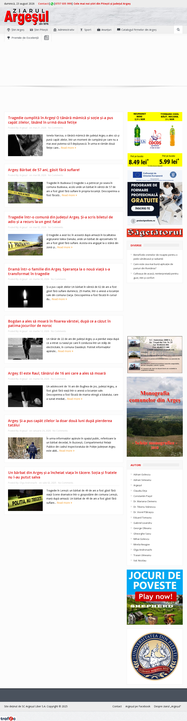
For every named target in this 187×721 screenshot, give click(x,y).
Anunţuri (106, 29)
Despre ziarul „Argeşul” (167, 706)
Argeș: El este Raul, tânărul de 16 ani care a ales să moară (57, 373)
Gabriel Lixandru (142, 522)
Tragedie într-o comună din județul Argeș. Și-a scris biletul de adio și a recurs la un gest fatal (60, 219)
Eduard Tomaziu (142, 517)
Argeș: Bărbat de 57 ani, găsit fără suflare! (44, 169)
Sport (87, 29)
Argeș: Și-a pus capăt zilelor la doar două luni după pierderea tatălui (60, 423)
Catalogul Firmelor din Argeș (139, 29)
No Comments (55, 127)
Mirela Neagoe (141, 544)
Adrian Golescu (141, 474)
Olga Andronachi (28, 482)
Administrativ (66, 29)
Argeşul (23, 127)
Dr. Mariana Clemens (145, 501)
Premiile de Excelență (25, 37)
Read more (68, 147)
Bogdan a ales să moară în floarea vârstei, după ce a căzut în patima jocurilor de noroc (59, 323)
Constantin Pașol (142, 496)
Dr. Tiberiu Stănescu (144, 506)
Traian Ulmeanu (142, 555)
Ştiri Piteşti (41, 29)
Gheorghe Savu (142, 533)
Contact (43, 3)
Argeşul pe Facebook (137, 706)
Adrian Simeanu (142, 480)
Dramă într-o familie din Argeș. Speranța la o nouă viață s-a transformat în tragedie (59, 271)
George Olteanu (142, 528)
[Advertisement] (93, 67)
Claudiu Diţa (140, 490)
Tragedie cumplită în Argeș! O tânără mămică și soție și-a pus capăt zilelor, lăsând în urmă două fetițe (60, 120)
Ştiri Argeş (18, 29)
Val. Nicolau (139, 560)
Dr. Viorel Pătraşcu (143, 512)
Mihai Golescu (141, 539)
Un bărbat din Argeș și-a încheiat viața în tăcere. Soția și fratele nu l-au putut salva (62, 475)
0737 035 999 (63, 3)
